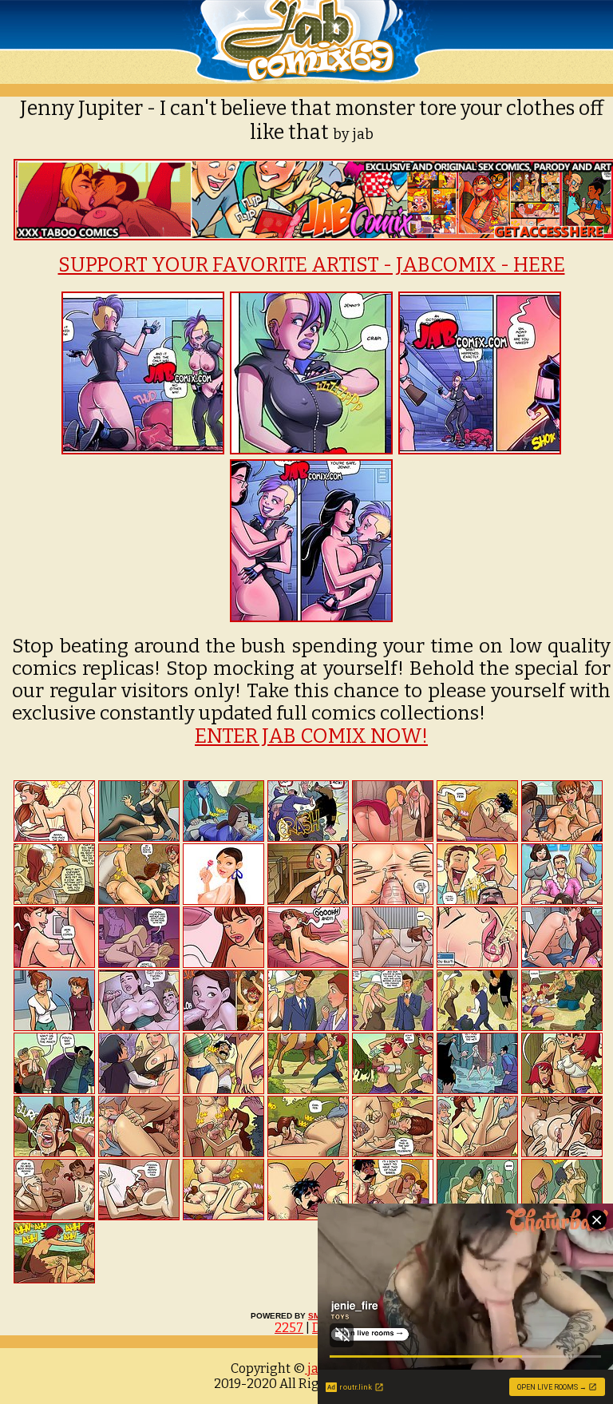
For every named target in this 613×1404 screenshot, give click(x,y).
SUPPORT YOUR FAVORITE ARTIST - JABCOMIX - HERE (311, 265)
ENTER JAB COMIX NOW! (311, 736)
